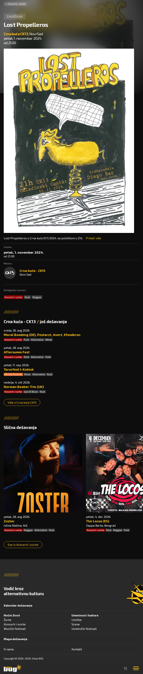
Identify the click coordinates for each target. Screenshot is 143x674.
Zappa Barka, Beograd (101, 525)
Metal (48, 339)
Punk (26, 339)
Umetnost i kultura (85, 615)
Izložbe (77, 619)
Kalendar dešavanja (18, 605)
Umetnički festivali (84, 628)
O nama (9, 649)
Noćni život (12, 615)
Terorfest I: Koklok (19, 369)
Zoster (9, 521)
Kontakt (77, 649)
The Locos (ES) (97, 521)
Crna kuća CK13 (16, 33)
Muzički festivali (13, 374)
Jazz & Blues (31, 391)
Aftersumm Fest (17, 352)
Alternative (37, 339)
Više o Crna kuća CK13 (22, 402)
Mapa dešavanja (15, 639)
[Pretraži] (125, 668)
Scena (76, 624)
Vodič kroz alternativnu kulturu (24, 591)
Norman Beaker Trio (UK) (24, 387)
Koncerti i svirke (16, 3)
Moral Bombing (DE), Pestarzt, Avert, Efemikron (42, 335)
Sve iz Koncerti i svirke (23, 544)
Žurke (7, 619)
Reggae (37, 297)
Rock (27, 297)
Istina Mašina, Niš (15, 525)
